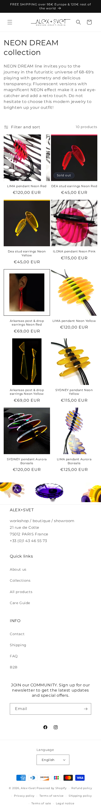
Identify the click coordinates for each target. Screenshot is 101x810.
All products (21, 592)
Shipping (18, 645)
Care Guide (20, 603)
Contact (17, 634)
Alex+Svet (28, 788)
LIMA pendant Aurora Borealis (74, 461)
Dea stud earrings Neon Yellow (27, 253)
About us (18, 569)
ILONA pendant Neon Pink (74, 251)
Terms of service (51, 795)
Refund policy (81, 788)
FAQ (14, 656)
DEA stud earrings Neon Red (74, 186)
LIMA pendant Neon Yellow (74, 321)
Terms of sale (41, 803)
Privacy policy (24, 795)
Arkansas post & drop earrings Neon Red (27, 323)
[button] (9, 22)
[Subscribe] (85, 709)
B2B (14, 667)
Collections (20, 580)
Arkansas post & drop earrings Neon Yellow (27, 392)
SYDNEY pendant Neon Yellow (74, 392)
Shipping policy (80, 795)
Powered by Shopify (52, 788)
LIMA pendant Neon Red (27, 186)
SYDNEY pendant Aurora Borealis (27, 461)
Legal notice (65, 803)
